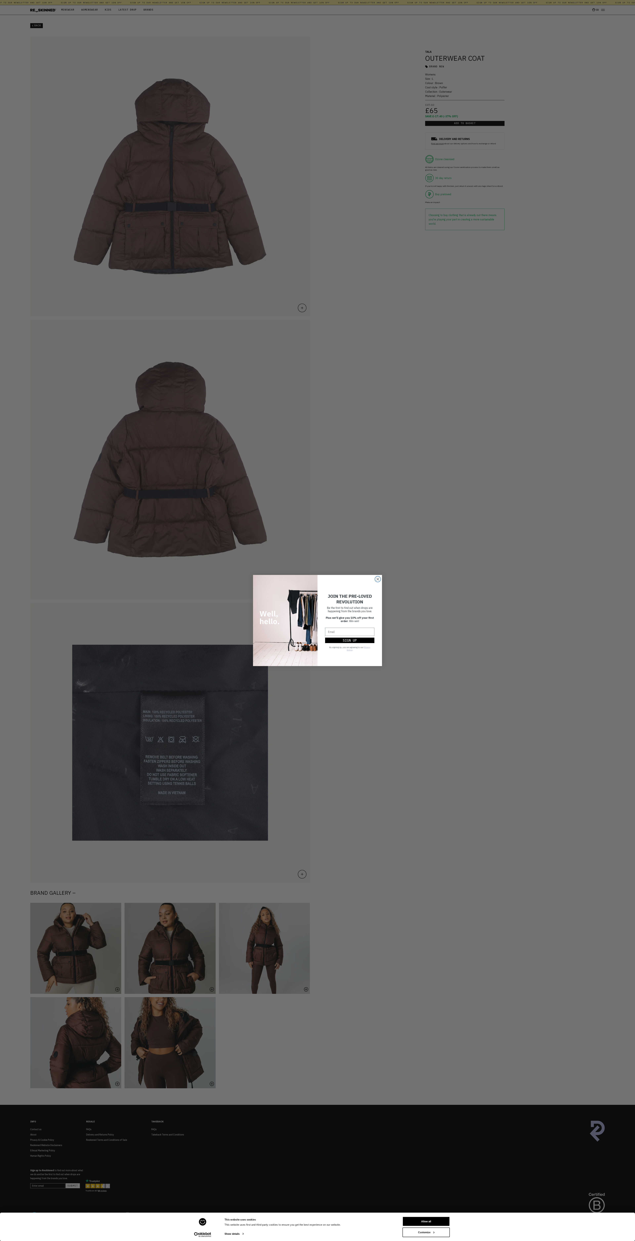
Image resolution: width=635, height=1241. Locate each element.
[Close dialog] (378, 579)
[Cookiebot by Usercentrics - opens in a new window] (202, 1234)
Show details (232, 1233)
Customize (424, 1232)
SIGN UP (350, 640)
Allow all (426, 1221)
